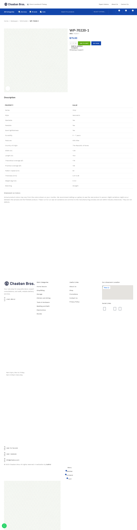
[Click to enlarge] (7, 88)
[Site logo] (14, 4)
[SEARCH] (110, 12)
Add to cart (84, 43)
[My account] (132, 4)
